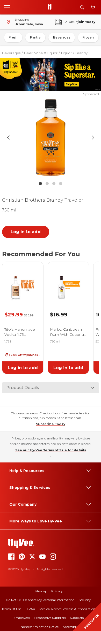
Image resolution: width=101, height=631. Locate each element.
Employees (21, 618)
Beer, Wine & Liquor (40, 53)
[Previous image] (8, 137)
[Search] (82, 7)
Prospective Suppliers (50, 618)
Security (85, 600)
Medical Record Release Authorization (67, 609)
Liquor (66, 53)
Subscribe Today (50, 424)
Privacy (57, 591)
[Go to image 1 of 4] (40, 183)
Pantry (35, 37)
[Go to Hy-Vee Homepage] (51, 7)
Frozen (88, 37)
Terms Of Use (11, 609)
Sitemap (40, 591)
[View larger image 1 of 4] (50, 137)
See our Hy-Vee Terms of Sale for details (50, 450)
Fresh (13, 37)
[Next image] (93, 137)
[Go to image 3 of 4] (54, 183)
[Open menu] (7, 7)
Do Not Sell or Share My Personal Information (40, 600)
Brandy (81, 53)
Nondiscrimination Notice (40, 627)
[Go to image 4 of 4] (60, 183)
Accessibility (72, 627)
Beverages (61, 37)
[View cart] (93, 7)
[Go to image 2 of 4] (47, 183)
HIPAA (30, 609)
